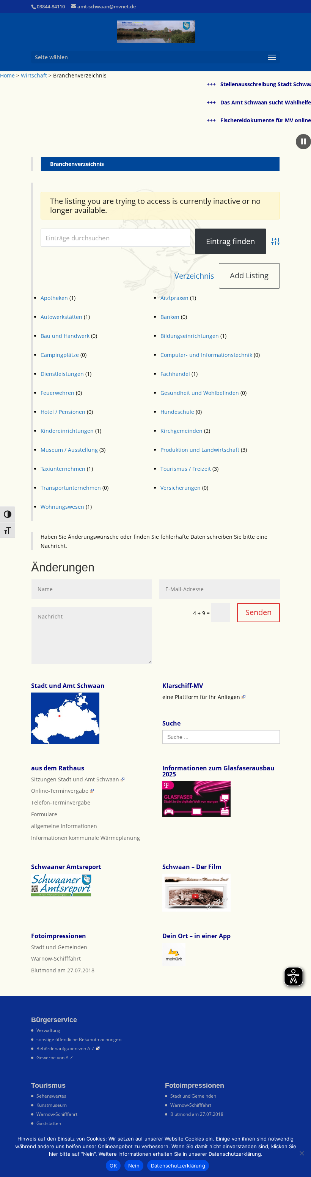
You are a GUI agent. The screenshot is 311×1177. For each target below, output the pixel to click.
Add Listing (249, 275)
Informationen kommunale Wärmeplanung (85, 837)
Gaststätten (48, 1123)
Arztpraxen (174, 297)
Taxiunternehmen (63, 468)
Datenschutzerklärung (178, 1166)
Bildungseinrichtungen (189, 335)
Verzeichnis (194, 276)
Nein (134, 1166)
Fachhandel (175, 373)
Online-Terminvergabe (59, 790)
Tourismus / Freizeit (185, 468)
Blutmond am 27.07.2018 (62, 970)
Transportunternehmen (71, 487)
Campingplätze (60, 354)
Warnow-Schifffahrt (56, 958)
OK (113, 1166)
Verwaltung (48, 1030)
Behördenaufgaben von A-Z (65, 1048)
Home (7, 75)
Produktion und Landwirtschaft (199, 449)
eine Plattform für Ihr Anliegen (201, 697)
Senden (258, 612)
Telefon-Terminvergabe (60, 802)
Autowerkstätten (61, 316)
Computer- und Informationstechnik (206, 354)
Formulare (44, 814)
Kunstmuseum (51, 1105)
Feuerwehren (57, 392)
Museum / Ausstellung (69, 449)
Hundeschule (177, 411)
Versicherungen (180, 487)
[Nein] (301, 1153)
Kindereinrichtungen (67, 430)
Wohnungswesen (62, 506)
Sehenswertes (51, 1096)
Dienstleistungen (62, 373)
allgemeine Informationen (64, 826)
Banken (169, 316)
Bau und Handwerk (65, 335)
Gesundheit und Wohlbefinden (199, 392)
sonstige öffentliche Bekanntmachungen (78, 1039)
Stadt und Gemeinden (59, 947)
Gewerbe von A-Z (54, 1057)
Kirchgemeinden (181, 430)
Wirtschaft (34, 75)
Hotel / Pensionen (63, 411)
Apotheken (54, 297)
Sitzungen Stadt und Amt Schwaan (75, 779)
